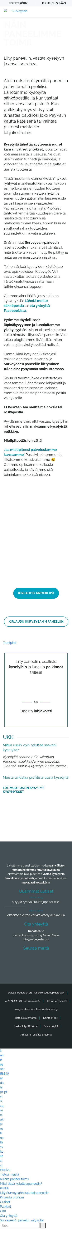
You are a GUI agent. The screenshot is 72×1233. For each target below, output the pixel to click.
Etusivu (5, 1170)
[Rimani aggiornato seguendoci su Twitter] (29, 959)
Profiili (4, 1188)
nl (1, 1101)
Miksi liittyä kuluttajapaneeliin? (21, 1183)
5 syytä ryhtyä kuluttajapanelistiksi (36, 902)
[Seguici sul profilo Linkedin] (43, 959)
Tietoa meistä (9, 1174)
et (1, 1156)
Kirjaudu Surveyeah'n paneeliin (36, 621)
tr (1, 1133)
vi (1, 1096)
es (1, 1064)
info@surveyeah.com (36, 939)
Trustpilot (9, 643)
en (1, 1055)
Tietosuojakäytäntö (26, 1017)
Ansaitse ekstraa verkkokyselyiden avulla (36, 915)
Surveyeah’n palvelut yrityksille (21, 1220)
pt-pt (3, 1092)
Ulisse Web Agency (45, 1009)
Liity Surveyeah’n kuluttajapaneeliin (24, 1193)
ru (1, 1110)
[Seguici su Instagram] (57, 959)
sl (1, 1161)
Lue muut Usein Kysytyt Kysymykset (23, 790)
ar (1, 1078)
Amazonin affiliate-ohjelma (36, 1034)
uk (1, 1119)
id (1, 1165)
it (1, 1051)
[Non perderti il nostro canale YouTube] (37, 969)
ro (1, 1128)
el (1, 1115)
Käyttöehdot (50, 1017)
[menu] (65, 12)
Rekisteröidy (18, 3)
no (2, 1138)
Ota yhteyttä (51, 1026)
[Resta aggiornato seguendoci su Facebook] (15, 959)
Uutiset (5, 1202)
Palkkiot (5, 1206)
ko (1, 1151)
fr (1, 1060)
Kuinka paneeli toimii (14, 1179)
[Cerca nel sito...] (43, 1225)
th (1, 1142)
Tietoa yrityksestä (57, 1001)
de (2, 1069)
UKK (3, 1211)
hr (1, 1087)
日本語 (4, 1073)
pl (1, 1124)
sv (1, 1147)
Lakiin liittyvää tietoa (25, 1026)
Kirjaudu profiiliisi (36, 593)
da (2, 1083)
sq (1, 1106)
